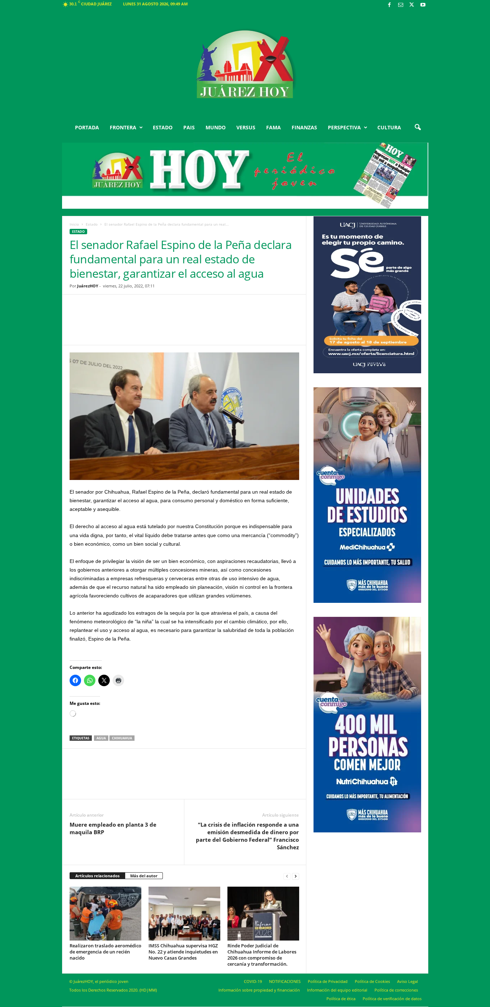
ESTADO (163, 127)
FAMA (273, 127)
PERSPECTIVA (344, 127)
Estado (92, 224)
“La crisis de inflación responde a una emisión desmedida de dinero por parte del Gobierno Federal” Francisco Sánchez (247, 836)
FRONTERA (123, 127)
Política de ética (340, 998)
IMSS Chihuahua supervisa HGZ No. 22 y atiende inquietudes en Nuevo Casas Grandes (183, 951)
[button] (417, 127)
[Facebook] (389, 5)
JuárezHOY (87, 285)
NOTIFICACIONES (285, 981)
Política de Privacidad (328, 981)
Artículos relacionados (97, 875)
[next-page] (295, 876)
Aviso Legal (407, 981)
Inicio (74, 224)
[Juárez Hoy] (245, 64)
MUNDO (216, 127)
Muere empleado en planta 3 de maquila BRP (113, 828)
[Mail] (400, 5)
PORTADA (87, 127)
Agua (101, 738)
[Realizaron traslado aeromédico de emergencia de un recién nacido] (105, 914)
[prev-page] (287, 876)
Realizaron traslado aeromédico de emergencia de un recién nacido (105, 951)
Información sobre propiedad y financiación (259, 990)
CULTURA (389, 127)
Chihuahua (122, 738)
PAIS (189, 127)
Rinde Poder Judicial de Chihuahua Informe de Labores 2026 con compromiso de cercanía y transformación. (261, 954)
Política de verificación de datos (392, 998)
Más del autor (143, 875)
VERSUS (245, 127)
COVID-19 (253, 981)
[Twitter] (411, 5)
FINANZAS (304, 127)
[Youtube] (423, 5)
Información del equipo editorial (337, 990)
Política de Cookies (372, 981)
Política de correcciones (396, 990)
